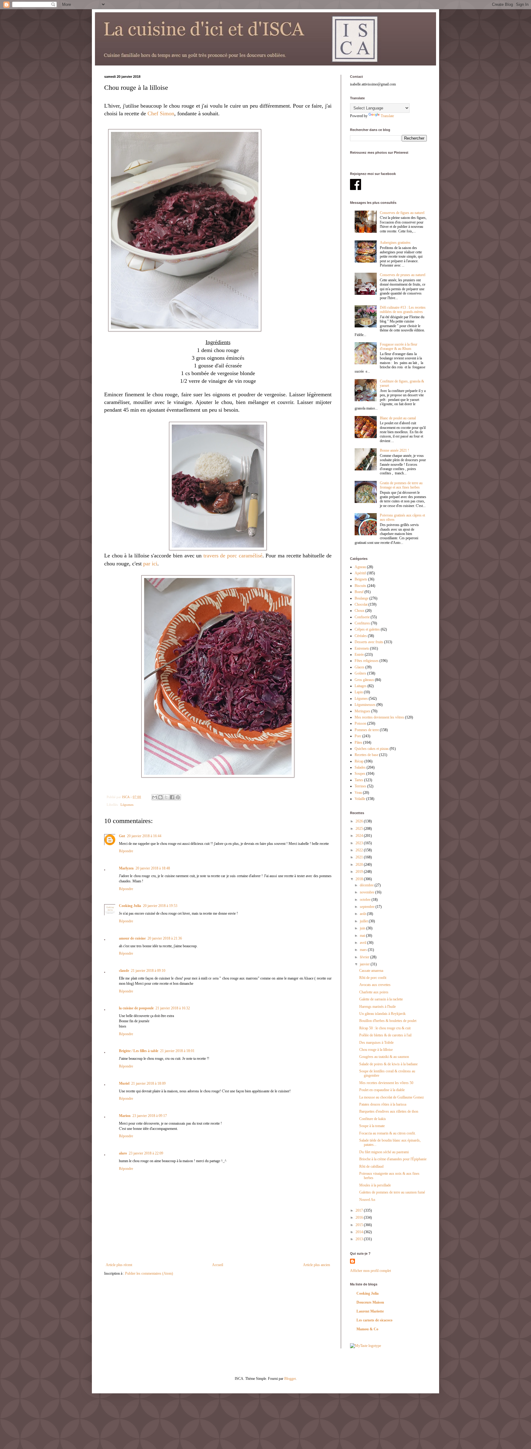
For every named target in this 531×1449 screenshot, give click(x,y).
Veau (358, 792)
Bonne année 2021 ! (394, 450)
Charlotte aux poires (373, 992)
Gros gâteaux (364, 680)
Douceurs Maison (370, 1302)
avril (363, 942)
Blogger (290, 1378)
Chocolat (361, 604)
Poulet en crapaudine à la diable (382, 1090)
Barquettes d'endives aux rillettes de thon (388, 1111)
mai (363, 935)
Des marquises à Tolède (376, 1042)
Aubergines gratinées (395, 242)
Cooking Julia (130, 906)
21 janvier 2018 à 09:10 (148, 970)
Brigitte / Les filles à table (138, 1051)
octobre (366, 899)
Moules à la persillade (375, 1185)
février (365, 957)
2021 (360, 857)
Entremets (362, 648)
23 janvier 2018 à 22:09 (146, 1153)
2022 (360, 850)
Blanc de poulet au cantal (398, 418)
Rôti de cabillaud (371, 1166)
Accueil (217, 1265)
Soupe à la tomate (372, 1126)
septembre (368, 907)
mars (364, 950)
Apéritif (360, 573)
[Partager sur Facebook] (172, 797)
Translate (387, 116)
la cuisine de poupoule (136, 1008)
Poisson (360, 723)
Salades (360, 767)
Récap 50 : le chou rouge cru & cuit (385, 1028)
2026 (360, 821)
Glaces (359, 667)
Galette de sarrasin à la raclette (381, 999)
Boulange (361, 598)
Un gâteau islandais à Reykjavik (382, 1014)
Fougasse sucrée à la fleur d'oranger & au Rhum (398, 346)
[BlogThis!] (160, 797)
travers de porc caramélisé (232, 555)
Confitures (362, 623)
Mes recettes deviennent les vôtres (379, 717)
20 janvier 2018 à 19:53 (160, 906)
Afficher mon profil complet (370, 1271)
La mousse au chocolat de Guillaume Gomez (391, 1097)
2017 (360, 1210)
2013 (360, 1239)
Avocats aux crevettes (375, 985)
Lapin (359, 692)
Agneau (360, 567)
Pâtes (358, 742)
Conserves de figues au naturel (402, 213)
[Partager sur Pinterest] (178, 797)
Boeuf (359, 592)
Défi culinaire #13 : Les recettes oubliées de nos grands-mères (403, 309)
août (363, 914)
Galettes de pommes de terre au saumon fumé (392, 1192)
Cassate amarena (371, 970)
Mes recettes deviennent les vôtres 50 (386, 1083)
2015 (360, 1225)
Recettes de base (366, 755)
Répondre (126, 851)
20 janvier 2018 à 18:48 (153, 868)
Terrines (360, 786)
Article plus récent (119, 1265)
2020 (360, 864)
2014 (360, 1232)
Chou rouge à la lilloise (376, 1049)
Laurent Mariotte (370, 1311)
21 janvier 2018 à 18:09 (148, 1083)
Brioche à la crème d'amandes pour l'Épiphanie (393, 1159)
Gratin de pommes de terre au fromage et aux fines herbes (401, 485)
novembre (367, 892)
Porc (358, 736)
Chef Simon (161, 113)
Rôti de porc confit (372, 978)
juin (363, 928)
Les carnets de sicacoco (374, 1320)
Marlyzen (126, 868)
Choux (359, 610)
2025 (360, 828)
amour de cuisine (132, 938)
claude (124, 970)
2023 (360, 843)
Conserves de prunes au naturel (402, 275)
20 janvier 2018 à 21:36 (165, 938)
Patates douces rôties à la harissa (382, 1104)
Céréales (361, 636)
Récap (359, 761)
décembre (367, 885)
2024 (360, 835)
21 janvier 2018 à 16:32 (172, 1008)
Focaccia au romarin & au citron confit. (387, 1133)
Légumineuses (365, 705)
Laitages (361, 686)
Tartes (359, 780)
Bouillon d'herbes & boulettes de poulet (387, 1021)
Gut (122, 836)
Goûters (360, 673)
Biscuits (360, 586)
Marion (125, 1116)
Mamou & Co (367, 1329)
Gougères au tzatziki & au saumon (384, 1057)
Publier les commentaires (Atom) (149, 1273)
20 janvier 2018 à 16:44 (144, 836)
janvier (365, 964)
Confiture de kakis (372, 1119)
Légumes (126, 804)
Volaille (360, 799)
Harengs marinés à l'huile (377, 1006)
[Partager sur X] (166, 797)
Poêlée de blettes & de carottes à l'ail (385, 1035)
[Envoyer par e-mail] (154, 797)
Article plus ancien (316, 1265)
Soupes (360, 773)
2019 (360, 871)
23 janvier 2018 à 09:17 (149, 1116)
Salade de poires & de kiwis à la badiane (388, 1064)
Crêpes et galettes (367, 629)
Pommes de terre (367, 730)
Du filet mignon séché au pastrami (384, 1152)
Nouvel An (367, 1200)
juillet (364, 921)
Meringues (362, 711)
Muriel (124, 1083)
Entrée (359, 654)
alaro (123, 1153)
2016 (360, 1217)
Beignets (361, 579)
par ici (150, 563)
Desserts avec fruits (369, 642)
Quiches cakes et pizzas (372, 748)
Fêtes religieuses (367, 661)
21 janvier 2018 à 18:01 (177, 1051)
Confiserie (362, 617)
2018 (360, 879)
